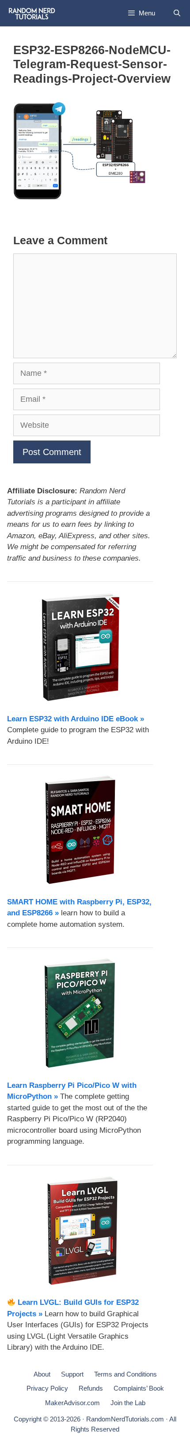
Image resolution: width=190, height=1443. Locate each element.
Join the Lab (127, 1402)
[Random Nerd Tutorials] (32, 13)
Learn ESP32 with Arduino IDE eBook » (75, 719)
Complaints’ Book (139, 1388)
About (42, 1374)
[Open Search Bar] (177, 13)
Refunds (91, 1388)
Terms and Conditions (125, 1374)
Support (72, 1374)
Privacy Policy (47, 1388)
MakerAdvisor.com (72, 1402)
